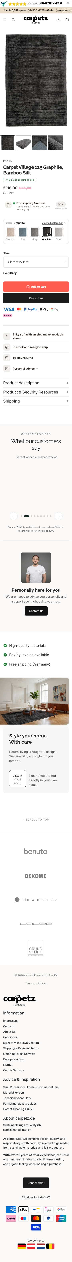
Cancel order (36, 1187)
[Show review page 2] (25, 521)
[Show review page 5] (38, 521)
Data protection (13, 1063)
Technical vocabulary (17, 1102)
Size (6, 253)
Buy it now (36, 298)
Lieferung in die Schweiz (19, 1058)
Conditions (10, 1041)
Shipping (11, 401)
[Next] (66, 79)
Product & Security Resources (30, 392)
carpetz (28, 979)
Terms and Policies (36, 988)
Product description (21, 382)
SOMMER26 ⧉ (63, 10)
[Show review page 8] (47, 521)
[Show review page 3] (29, 521)
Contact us (36, 615)
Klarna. (7, 1069)
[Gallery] (36, 88)
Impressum (10, 1025)
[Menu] (4, 19)
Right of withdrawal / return (21, 1047)
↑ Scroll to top (36, 824)
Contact (8, 1030)
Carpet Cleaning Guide (18, 1113)
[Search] (13, 19)
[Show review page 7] (44, 521)
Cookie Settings (13, 1074)
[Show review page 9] (50, 521)
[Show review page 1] (21, 521)
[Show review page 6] (41, 521)
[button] (17, 783)
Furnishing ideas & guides (20, 1108)
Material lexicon (13, 1097)
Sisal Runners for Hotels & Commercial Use (31, 1091)
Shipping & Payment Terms (21, 1052)
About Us (9, 1036)
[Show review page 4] (34, 521)
